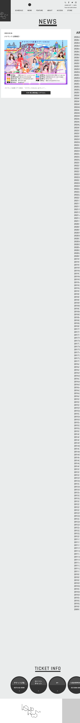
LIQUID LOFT (68, 5)
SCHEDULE (19, 10)
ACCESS (60, 10)
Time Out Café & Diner (70, 7)
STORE (69, 10)
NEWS (30, 10)
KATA (75, 5)
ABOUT (49, 10)
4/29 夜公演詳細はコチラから (35, 93)
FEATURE (39, 10)
